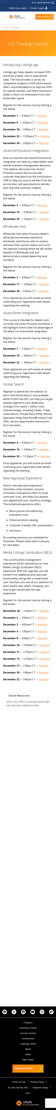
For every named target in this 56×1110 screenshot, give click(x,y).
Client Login (37, 8)
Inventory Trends (28, 1027)
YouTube (32, 1012)
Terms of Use (19, 1081)
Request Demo (43, 16)
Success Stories (28, 1033)
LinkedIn (4, 1012)
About (28, 1049)
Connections (28, 1038)
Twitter (14, 1012)
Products (28, 1022)
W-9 (28, 1093)
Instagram (42, 1012)
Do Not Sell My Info (18, 1087)
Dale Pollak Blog (51, 1012)
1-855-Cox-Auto (18, 8)
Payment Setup (40, 1087)
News (28, 1054)
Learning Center (28, 1043)
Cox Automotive (41, 3)
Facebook (23, 1012)
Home (6, 27)
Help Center (28, 1059)
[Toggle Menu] (5, 17)
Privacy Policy (37, 1081)
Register (42, 115)
